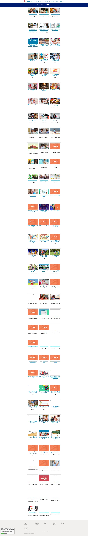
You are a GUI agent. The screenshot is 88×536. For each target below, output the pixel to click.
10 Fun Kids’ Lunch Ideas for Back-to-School (44, 15)
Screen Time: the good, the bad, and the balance (55, 301)
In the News (54, 522)
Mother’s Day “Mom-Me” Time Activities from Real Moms (55, 271)
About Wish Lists (25, 524)
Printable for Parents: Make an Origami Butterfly (55, 30)
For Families (25, 523)
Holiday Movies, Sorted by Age (55, 195)
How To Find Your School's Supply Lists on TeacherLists (55, 513)
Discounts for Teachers (26, 527)
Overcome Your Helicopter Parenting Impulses (44, 331)
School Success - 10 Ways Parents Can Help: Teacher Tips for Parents (55, 437)
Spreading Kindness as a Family (44, 104)
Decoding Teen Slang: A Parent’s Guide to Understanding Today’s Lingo (33, 45)
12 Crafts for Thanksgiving (55, 210)
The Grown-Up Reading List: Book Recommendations (44, 45)
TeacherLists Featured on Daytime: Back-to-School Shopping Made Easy (33, 30)
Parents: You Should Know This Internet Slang (44, 407)
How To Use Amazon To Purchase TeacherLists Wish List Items (55, 498)
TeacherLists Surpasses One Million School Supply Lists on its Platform (33, 150)
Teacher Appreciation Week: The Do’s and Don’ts (32, 286)
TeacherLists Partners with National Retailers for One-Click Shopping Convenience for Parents (33, 498)
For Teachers (25, 522)
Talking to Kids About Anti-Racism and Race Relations (55, 392)
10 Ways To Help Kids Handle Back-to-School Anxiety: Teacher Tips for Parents (32, 452)
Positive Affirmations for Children (33, 135)
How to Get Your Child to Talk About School (44, 135)
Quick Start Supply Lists (37, 523)
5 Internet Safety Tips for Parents (33, 331)
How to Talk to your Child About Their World (33, 196)
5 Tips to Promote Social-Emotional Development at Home (55, 286)
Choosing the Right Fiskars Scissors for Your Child (55, 15)
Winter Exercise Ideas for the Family (44, 377)
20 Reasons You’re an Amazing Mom (33, 377)
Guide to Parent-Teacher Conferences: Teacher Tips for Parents (55, 467)
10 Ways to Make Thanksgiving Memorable (33, 226)
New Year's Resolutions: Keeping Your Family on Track (44, 181)
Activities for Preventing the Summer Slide (44, 271)
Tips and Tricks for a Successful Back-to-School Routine (33, 241)
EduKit (61, 522)
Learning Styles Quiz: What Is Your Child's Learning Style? (32, 437)
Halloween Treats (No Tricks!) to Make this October (33, 120)
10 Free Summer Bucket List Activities (32, 256)
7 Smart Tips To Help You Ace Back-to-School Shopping (33, 392)
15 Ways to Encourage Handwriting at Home (32, 316)
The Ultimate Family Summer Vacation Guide (32, 60)
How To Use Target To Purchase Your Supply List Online (32, 513)
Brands (45, 523)
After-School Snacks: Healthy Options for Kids (32, 422)
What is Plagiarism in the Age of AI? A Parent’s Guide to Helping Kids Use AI (44, 30)
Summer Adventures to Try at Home (55, 347)
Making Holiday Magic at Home (55, 89)
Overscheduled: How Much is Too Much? (55, 135)
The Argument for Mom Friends (44, 362)
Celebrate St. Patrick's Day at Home (32, 181)
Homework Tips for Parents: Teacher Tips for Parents (55, 452)
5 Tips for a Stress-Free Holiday (33, 104)
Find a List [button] (41, 1)
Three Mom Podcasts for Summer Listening (33, 362)
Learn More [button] (52, 1)
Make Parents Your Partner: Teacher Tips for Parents (44, 452)
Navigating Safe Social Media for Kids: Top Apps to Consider (55, 45)
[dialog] (7, 531)
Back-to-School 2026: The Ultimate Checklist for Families (33, 15)
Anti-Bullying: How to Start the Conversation (55, 120)
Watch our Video (25, 528)
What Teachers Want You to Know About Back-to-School (44, 150)
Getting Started (36, 522)
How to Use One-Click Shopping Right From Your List (55, 482)
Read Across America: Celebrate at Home (55, 75)
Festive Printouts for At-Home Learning (44, 196)
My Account (61, 1)
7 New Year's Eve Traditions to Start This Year (44, 211)
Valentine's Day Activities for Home (32, 90)
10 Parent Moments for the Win (44, 347)
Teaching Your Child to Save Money (44, 165)
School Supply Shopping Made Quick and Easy (33, 347)
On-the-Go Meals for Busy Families (32, 75)
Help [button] (57, 1)
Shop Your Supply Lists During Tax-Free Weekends (44, 392)
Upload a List (46, 1)
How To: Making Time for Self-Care (55, 165)
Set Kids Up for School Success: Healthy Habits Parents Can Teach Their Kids (55, 377)
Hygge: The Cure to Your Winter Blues (44, 90)
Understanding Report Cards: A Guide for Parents (55, 422)
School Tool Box (62, 523)
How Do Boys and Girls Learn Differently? (55, 407)
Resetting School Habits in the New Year (44, 316)
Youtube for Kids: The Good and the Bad (44, 75)
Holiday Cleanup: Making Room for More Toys (33, 211)
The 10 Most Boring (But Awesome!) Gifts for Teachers (55, 316)
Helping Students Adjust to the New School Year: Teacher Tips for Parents (44, 437)
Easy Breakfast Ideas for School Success (44, 422)
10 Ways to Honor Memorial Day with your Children (44, 256)
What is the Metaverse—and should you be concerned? (55, 241)
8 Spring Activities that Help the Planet (32, 301)
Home (37, 1)
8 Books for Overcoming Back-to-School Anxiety (44, 241)
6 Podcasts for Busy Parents (44, 225)
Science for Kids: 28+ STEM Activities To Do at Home (32, 407)
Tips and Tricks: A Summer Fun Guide (55, 150)
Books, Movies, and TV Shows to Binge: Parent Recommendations (33, 166)
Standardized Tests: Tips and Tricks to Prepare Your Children (44, 286)
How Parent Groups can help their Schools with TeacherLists (44, 497)
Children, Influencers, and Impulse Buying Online (55, 60)
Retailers (45, 522)
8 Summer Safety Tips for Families (33, 271)
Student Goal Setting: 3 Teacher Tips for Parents (33, 467)
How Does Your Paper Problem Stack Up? (55, 362)
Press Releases (54, 523)
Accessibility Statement (26, 529)
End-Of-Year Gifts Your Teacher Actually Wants (44, 60)
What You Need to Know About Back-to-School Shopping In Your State (44, 513)
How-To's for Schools (37, 524)
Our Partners (54, 524)
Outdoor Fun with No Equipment (55, 256)
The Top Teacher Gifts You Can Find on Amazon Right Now (33, 482)
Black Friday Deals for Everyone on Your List (44, 482)
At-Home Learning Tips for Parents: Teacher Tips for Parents (44, 467)
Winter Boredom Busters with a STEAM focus (44, 301)
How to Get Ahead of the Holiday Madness (55, 105)
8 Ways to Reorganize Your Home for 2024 (55, 181)
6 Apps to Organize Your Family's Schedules (55, 226)
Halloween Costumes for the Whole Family (44, 120)
